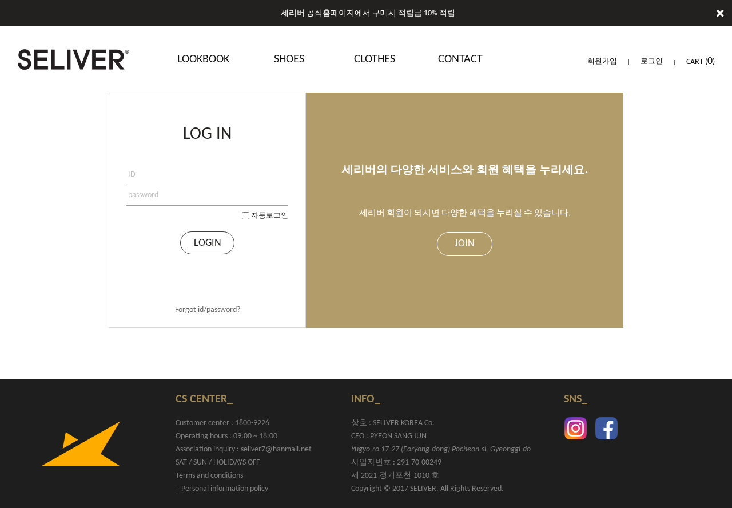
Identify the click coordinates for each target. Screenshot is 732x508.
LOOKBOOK (203, 59)
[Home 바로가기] (73, 59)
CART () (700, 62)
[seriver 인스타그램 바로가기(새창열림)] (575, 428)
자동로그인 (269, 215)
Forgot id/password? (207, 310)
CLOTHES (374, 59)
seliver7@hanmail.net (276, 449)
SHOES (289, 59)
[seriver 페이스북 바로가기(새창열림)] (606, 428)
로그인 (651, 61)
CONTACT (460, 59)
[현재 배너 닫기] (720, 14)
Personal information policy (224, 489)
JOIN (465, 243)
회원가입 (602, 61)
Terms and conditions (209, 475)
